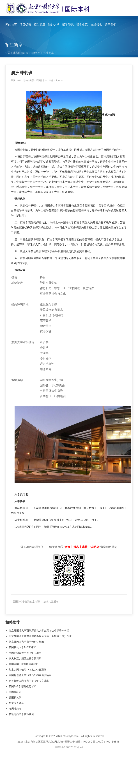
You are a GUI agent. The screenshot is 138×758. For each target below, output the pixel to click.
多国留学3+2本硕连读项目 (24, 663)
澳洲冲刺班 (15, 708)
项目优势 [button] (25, 24)
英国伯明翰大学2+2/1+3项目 (25, 652)
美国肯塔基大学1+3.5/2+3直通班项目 (30, 675)
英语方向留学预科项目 (21, 714)
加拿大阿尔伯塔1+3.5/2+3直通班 (27, 669)
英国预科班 (15, 691)
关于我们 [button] (110, 24)
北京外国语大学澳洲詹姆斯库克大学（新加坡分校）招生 (40, 636)
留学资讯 (68, 24)
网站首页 (11, 24)
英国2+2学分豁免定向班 (26, 601)
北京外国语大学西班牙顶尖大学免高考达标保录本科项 (39, 630)
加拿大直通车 (51, 601)
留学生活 (82, 24)
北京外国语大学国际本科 (27, 52)
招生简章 (49, 52)
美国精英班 (15, 697)
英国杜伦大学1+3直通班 (22, 647)
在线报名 (96, 24)
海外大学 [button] (53, 24)
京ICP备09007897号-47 (69, 747)
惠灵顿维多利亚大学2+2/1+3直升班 (29, 680)
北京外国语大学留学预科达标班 (26, 641)
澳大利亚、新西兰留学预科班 (25, 658)
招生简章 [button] (39, 24)
